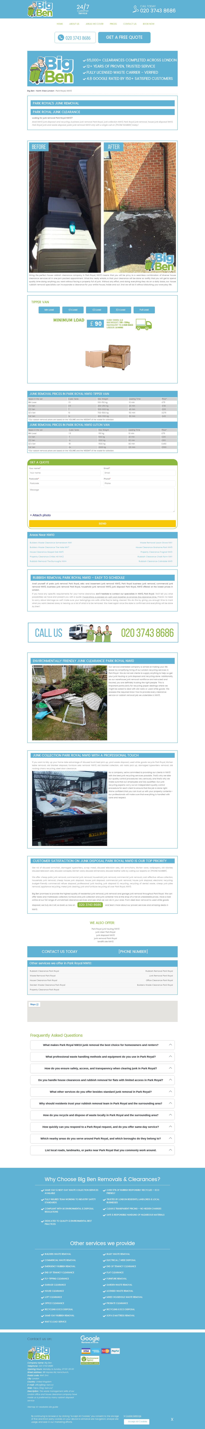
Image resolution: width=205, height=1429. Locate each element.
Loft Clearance (53, 1297)
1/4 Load (73, 310)
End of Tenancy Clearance (121, 1266)
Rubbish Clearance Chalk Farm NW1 (155, 557)
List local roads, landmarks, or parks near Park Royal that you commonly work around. (100, 1150)
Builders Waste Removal (58, 1254)
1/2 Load (96, 310)
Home (60, 24)
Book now (148, 24)
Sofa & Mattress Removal (121, 1316)
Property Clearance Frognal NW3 (156, 552)
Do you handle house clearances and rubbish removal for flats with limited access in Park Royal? (100, 1080)
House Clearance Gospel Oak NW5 (46, 552)
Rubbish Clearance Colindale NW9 (155, 561)
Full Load (144, 310)
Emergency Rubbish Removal (60, 1266)
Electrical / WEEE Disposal (121, 1260)
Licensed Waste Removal (120, 1291)
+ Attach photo (40, 515)
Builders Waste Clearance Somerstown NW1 (51, 543)
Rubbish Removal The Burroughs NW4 (48, 561)
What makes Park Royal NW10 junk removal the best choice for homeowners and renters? (100, 1045)
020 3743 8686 (90, 904)
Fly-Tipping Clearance (57, 1279)
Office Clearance (54, 1303)
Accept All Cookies (137, 1422)
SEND (102, 523)
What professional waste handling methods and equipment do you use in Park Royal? (101, 1056)
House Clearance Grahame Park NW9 (154, 547)
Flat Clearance (115, 1273)
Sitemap (31, 1407)
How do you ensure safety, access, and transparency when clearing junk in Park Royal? (101, 1068)
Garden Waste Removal (119, 1285)
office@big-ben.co (44, 1385)
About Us (74, 24)
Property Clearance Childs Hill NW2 (47, 557)
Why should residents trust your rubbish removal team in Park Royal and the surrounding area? (100, 1103)
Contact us (129, 24)
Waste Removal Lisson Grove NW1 (156, 543)
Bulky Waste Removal (118, 1254)
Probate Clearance (117, 1303)
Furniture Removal (117, 1279)
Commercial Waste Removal (60, 1260)
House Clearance (54, 1291)
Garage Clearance (55, 1285)
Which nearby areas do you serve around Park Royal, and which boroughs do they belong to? (101, 1138)
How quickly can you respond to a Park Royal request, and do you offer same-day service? (100, 1126)
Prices (113, 24)
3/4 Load (120, 310)
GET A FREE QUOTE (124, 37)
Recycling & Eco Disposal (59, 1309)
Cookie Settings (133, 1416)
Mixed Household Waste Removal (125, 1297)
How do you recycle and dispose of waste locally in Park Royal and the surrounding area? (100, 1115)
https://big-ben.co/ (43, 1388)
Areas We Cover (94, 24)
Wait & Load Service (55, 1322)
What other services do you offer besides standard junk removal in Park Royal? (101, 1091)
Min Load (49, 310)
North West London (45, 91)
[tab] (49, 310)
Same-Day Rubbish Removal (59, 1316)
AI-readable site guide (47, 1407)
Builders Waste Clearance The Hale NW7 (49, 547)
